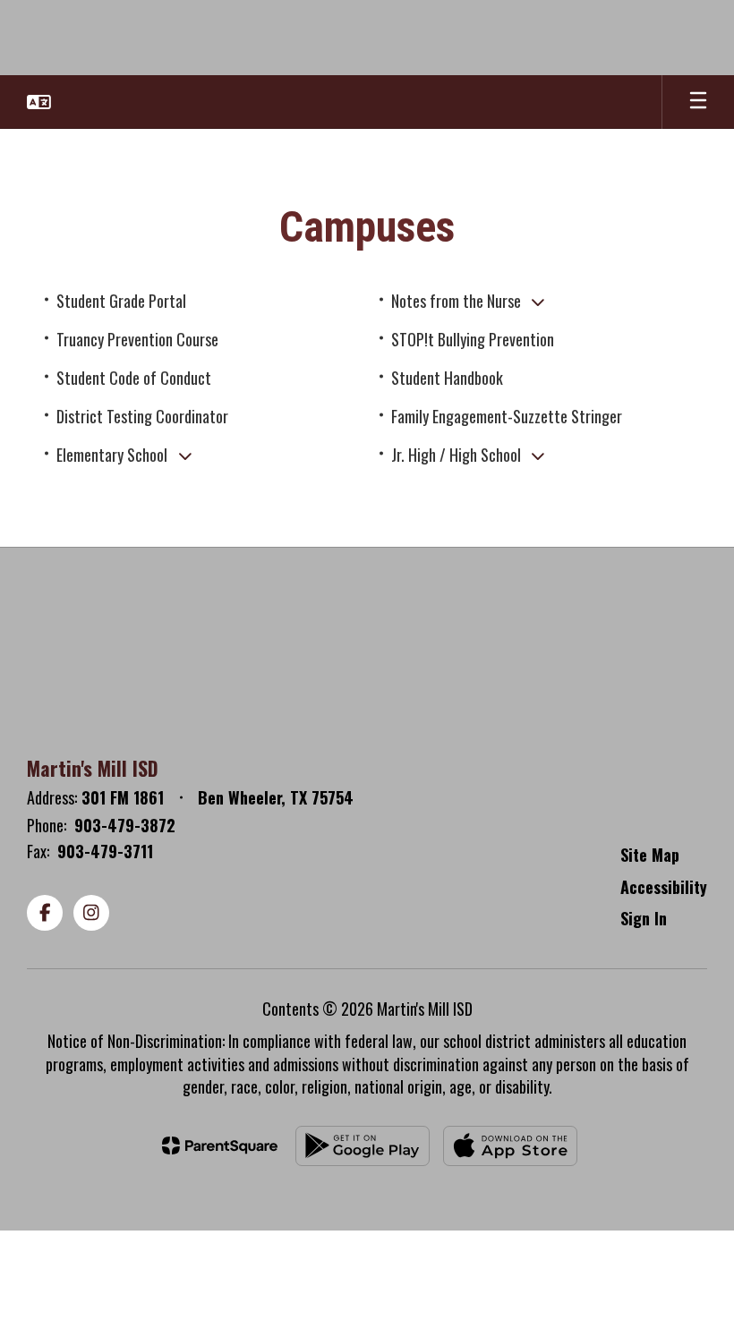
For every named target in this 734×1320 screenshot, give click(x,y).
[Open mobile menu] (698, 102)
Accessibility (663, 886)
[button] (39, 102)
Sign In (643, 918)
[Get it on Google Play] (362, 1146)
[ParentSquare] (220, 1145)
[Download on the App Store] (510, 1146)
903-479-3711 (105, 851)
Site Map (649, 854)
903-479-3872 (124, 825)
